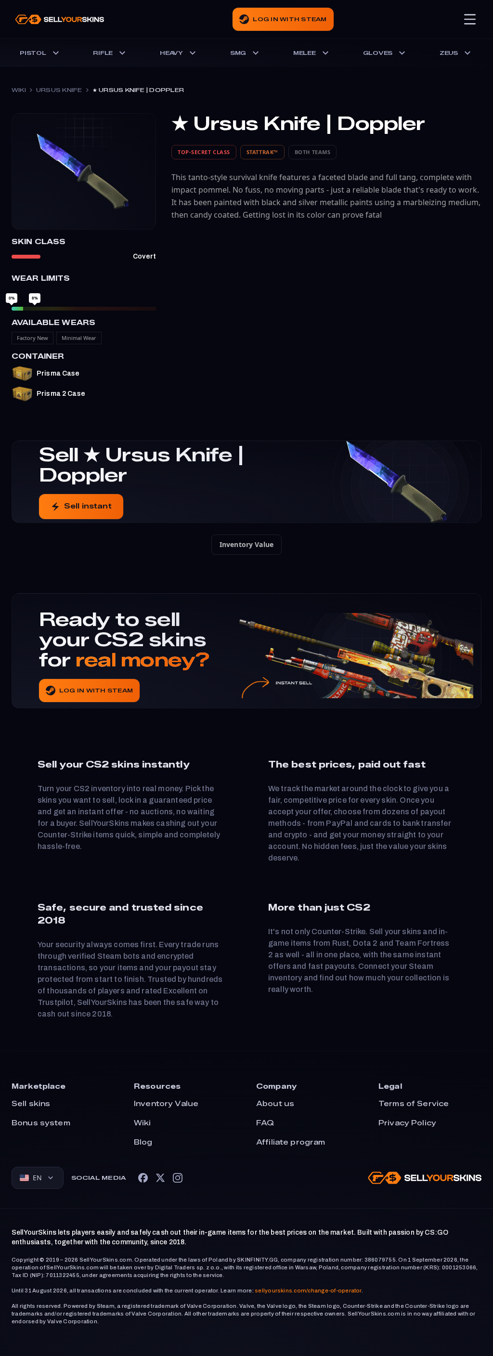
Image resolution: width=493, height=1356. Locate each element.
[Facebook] (143, 1178)
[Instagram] (177, 1178)
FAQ (265, 1123)
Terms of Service (413, 1104)
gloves (378, 53)
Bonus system (41, 1123)
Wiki (19, 90)
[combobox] (38, 1178)
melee (304, 53)
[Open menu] (470, 19)
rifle (103, 53)
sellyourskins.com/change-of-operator (308, 1290)
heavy (171, 53)
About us (275, 1104)
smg (238, 53)
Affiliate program (290, 1142)
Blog (143, 1142)
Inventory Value (246, 544)
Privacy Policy (407, 1123)
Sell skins (31, 1104)
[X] (160, 1178)
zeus (449, 53)
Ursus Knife (59, 90)
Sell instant (88, 506)
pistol (33, 53)
